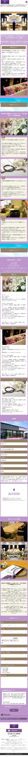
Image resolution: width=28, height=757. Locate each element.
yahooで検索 (5, 668)
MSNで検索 (5, 671)
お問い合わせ (14, 730)
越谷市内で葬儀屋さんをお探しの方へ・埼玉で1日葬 (11, 718)
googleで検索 (5, 669)
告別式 (14, 59)
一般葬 (23, 590)
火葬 (18, 59)
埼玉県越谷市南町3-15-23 (14, 736)
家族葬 (3, 299)
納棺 (7, 180)
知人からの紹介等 (6, 672)
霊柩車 (15, 304)
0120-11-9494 (14, 734)
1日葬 (21, 37)
